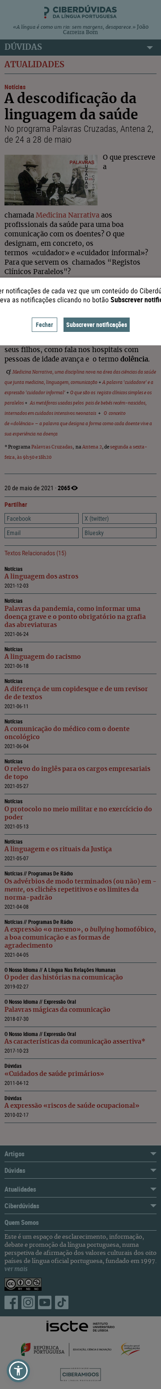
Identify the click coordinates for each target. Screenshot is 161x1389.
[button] (18, 1370)
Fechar (44, 324)
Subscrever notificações (96, 324)
